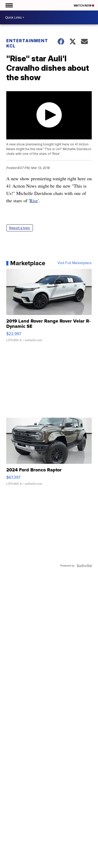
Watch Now (83, 5)
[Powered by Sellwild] (84, 566)
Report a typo (19, 228)
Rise (34, 200)
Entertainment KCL (27, 43)
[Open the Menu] (9, 5)
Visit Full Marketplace (74, 263)
